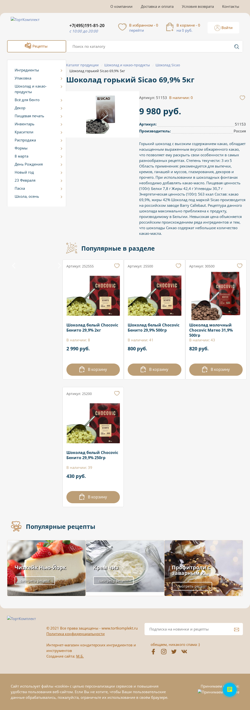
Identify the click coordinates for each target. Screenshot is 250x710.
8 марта (21, 156)
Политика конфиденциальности (75, 633)
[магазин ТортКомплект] (30, 25)
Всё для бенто (27, 99)
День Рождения (29, 164)
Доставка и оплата (157, 6)
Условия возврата (198, 6)
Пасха (20, 188)
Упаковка (23, 78)
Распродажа (25, 140)
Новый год (24, 172)
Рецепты (39, 46)
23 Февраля (25, 180)
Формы (21, 148)
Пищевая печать (29, 115)
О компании (121, 6)
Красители (24, 131)
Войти (226, 27)
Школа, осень (27, 196)
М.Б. (80, 656)
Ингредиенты (27, 70)
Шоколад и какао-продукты (31, 89)
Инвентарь (24, 123)
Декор (20, 107)
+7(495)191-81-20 (86, 25)
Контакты (230, 6)
